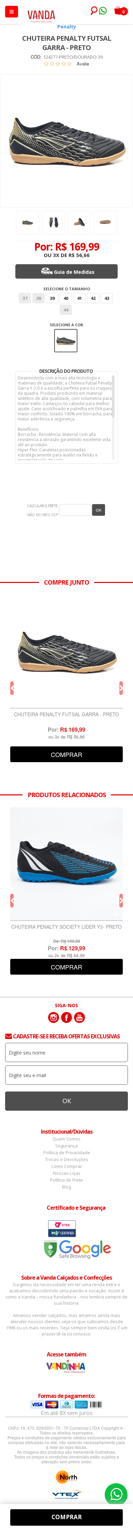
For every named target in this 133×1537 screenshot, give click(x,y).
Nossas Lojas (66, 1173)
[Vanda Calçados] (41, 13)
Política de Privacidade (66, 1152)
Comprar (66, 754)
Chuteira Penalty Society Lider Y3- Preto (66, 927)
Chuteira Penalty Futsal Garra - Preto (66, 715)
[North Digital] (66, 1477)
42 (93, 298)
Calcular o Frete (42, 505)
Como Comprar (66, 1166)
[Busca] (93, 11)
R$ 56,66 (79, 255)
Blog (66, 1187)
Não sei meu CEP (42, 514)
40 (65, 298)
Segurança (66, 1146)
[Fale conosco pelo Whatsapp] (102, 11)
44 (65, 310)
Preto (65, 333)
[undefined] (66, 140)
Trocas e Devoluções (66, 1159)
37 (25, 298)
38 (38, 298)
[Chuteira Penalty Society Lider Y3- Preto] (66, 864)
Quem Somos (66, 1139)
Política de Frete (66, 1180)
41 (79, 298)
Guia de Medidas (74, 272)
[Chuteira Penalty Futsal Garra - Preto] (66, 651)
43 (106, 298)
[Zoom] (27, 222)
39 (52, 298)
